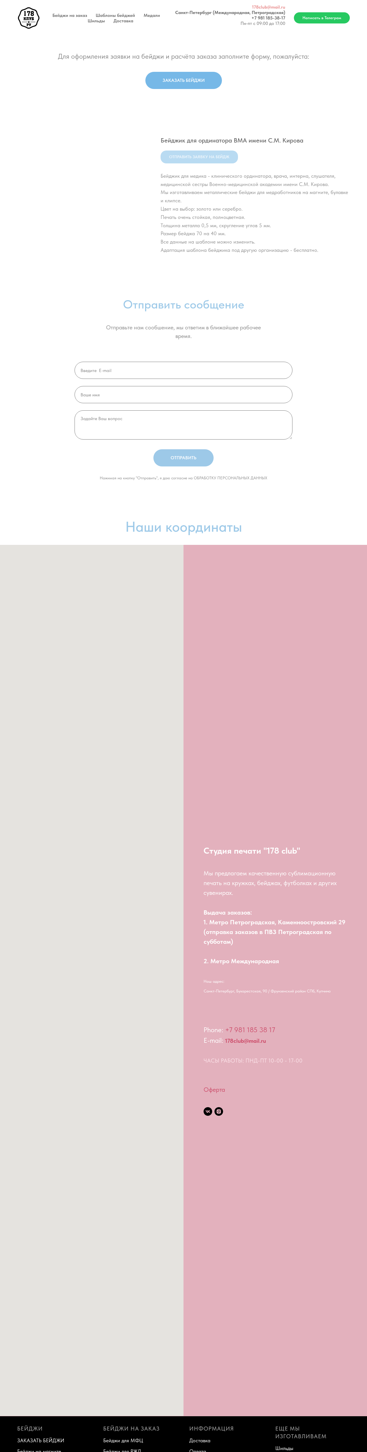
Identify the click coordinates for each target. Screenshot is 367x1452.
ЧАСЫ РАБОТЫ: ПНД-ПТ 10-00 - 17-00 (253, 1060)
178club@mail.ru (268, 7)
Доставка (123, 20)
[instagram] (218, 1111)
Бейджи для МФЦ (123, 1440)
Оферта (214, 1089)
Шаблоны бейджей (115, 15)
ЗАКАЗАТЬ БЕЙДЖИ (40, 1440)
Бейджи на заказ (69, 15)
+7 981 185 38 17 (250, 1030)
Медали (152, 15)
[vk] (208, 1111)
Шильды (96, 20)
